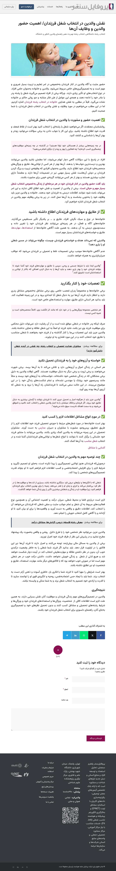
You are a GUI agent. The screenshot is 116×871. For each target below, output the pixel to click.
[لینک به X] (27, 867)
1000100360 (67, 792)
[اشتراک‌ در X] (92, 635)
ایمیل (65, 689)
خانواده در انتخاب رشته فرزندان (40, 102)
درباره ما (51, 762)
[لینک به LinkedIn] (18, 867)
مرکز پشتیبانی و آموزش (45, 781)
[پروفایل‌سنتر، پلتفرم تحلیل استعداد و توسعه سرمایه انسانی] (92, 6)
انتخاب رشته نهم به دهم (74, 34)
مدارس (41, 428)
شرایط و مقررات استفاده (48, 769)
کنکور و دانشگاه (42, 34)
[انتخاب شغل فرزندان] (58, 59)
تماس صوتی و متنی (72, 799)
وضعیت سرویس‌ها (46, 796)
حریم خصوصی (48, 776)
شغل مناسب (90, 441)
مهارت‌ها (16, 228)
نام (66, 678)
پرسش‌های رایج (48, 786)
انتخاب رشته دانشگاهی (95, 34)
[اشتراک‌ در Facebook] (101, 635)
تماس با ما (50, 802)
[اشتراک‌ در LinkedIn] (75, 635)
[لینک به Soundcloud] (22, 867)
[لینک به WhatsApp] (13, 867)
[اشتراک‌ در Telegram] (67, 635)
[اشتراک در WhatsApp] (84, 635)
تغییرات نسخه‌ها (47, 791)
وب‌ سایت (64, 700)
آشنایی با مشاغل (96, 448)
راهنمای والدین (56, 34)
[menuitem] (72, 6)
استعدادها (27, 228)
